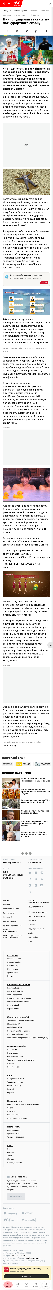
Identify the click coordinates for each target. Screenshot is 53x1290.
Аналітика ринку (14, 1130)
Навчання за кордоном (17, 1118)
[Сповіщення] (50, 3)
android (10, 1213)
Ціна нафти (12, 1050)
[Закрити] (48, 1269)
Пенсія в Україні (14, 1067)
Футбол (10, 1152)
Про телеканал (9, 913)
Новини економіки (16, 1046)
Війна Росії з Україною (18, 984)
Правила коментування (37, 912)
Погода (10, 976)
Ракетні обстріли (14, 988)
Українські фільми (15, 1082)
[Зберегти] (46, 31)
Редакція (6, 904)
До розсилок (16, 1196)
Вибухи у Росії (13, 1005)
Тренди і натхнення (15, 1137)
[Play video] (26, 49)
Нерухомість (13, 1127)
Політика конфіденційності (10, 930)
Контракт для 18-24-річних (18, 1031)
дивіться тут (10, 745)
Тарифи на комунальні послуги (20, 1060)
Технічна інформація (36, 916)
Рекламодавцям (9, 921)
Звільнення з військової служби (20, 1020)
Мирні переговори (15, 995)
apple (28, 1213)
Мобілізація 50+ (14, 1024)
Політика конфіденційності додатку (38, 901)
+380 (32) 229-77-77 (18, 1256)
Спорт (10, 1145)
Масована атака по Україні (18, 1002)
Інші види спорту (14, 1163)
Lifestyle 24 (7, 11)
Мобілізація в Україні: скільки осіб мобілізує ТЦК (28, 1038)
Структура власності (36, 929)
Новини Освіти (14, 1101)
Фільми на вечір (14, 1086)
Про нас (6, 900)
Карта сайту (33, 937)
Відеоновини (12, 969)
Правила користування (12, 925)
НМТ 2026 (11, 1111)
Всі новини (12, 955)
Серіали (10, 1093)
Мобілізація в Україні (18, 1017)
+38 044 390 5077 (35, 862)
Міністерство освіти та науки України (23, 1104)
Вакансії (31, 925)
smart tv (10, 1220)
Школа (10, 1108)
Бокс (9, 1149)
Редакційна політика (11, 909)
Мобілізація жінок (15, 1027)
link (30, 872)
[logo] (17, 3)
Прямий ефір (13, 966)
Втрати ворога (13, 1009)
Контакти (32, 920)
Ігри (30, 941)
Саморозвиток (13, 1115)
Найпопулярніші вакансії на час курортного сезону (39, 11)
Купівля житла (13, 1133)
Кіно (9, 1075)
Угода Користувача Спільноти (35, 907)
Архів (30, 933)
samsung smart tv (28, 1220)
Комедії (10, 1089)
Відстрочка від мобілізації (18, 1034)
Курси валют (12, 1053)
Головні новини (14, 959)
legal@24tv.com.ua (33, 1258)
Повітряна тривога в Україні (19, 998)
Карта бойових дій (15, 991)
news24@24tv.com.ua (12, 862)
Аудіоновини (12, 972)
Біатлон (10, 1159)
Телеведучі (7, 917)
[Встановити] (26, 1273)
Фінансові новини (15, 1057)
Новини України (20, 11)
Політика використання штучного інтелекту (12, 936)
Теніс (9, 1156)
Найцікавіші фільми (15, 1079)
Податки (10, 1063)
